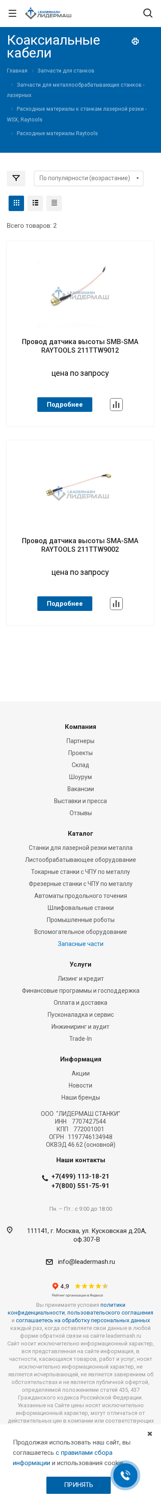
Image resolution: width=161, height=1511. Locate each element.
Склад (80, 765)
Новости (80, 1085)
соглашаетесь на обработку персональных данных (83, 1320)
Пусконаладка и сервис (81, 1014)
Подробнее (65, 404)
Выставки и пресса (80, 801)
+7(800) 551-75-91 (80, 1186)
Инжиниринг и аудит (80, 1026)
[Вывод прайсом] (54, 203)
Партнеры (80, 740)
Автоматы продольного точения (80, 895)
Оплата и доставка (80, 1002)
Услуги (80, 964)
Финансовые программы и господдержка (81, 990)
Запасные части (80, 943)
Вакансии (80, 789)
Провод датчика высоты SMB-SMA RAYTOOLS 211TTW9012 (80, 346)
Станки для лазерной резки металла (81, 847)
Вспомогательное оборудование (80, 931)
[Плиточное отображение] (16, 203)
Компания (80, 727)
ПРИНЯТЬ (78, 1485)
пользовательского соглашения (110, 1312)
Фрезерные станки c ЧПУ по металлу (81, 883)
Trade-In (80, 1038)
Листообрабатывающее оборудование (80, 859)
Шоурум (80, 777)
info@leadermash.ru (86, 1262)
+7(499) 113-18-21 (80, 1176)
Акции (81, 1073)
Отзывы (81, 813)
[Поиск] (147, 13)
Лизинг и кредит (81, 978)
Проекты (80, 752)
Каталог (80, 833)
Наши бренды (80, 1097)
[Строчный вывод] (35, 203)
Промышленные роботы (81, 919)
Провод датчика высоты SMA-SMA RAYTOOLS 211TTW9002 (80, 545)
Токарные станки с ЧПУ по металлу (80, 871)
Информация (80, 1059)
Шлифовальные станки (81, 907)
